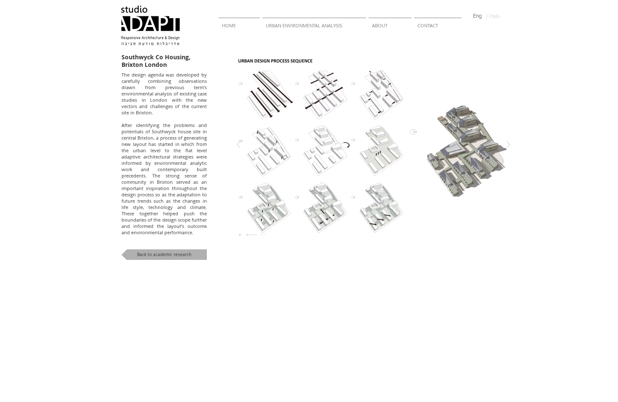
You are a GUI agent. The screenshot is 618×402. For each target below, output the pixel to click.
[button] (373, 144)
